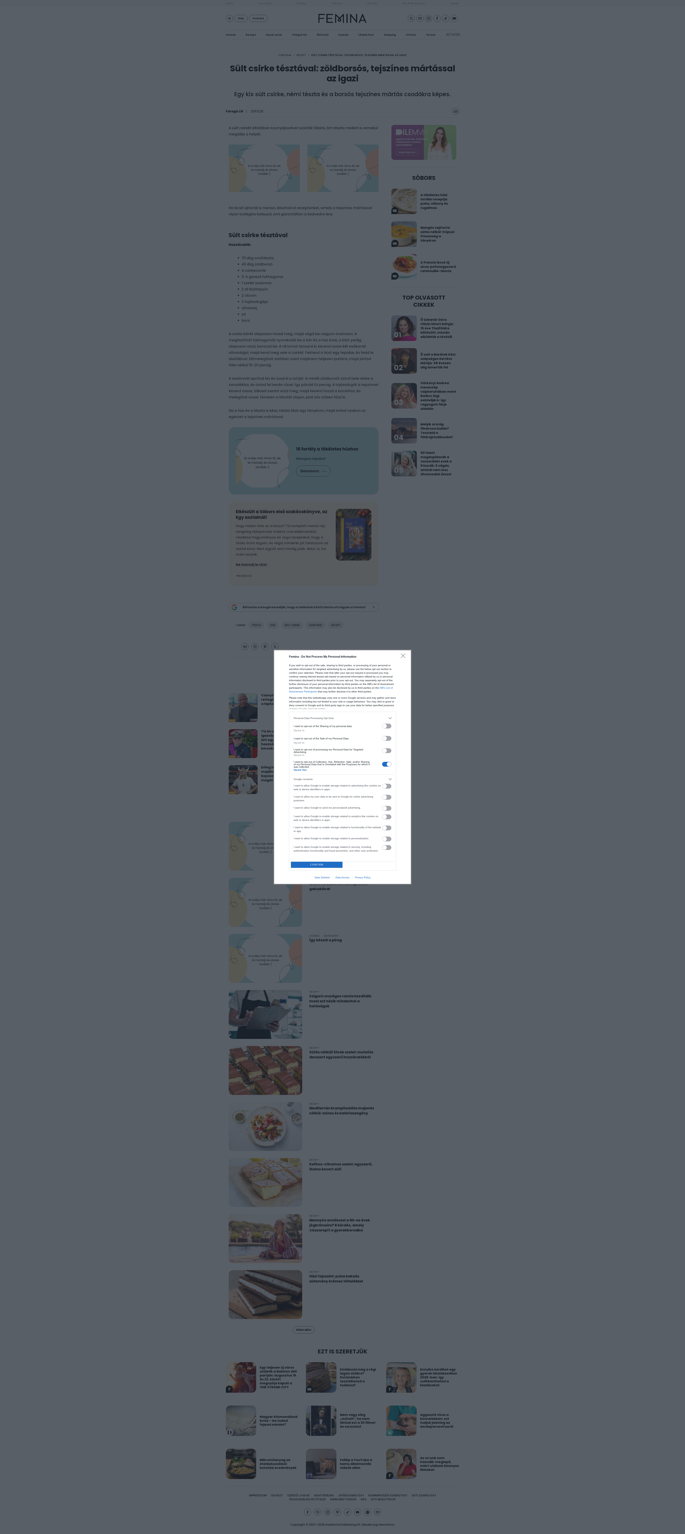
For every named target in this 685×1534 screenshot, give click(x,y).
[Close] (404, 657)
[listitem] (342, 718)
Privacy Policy (363, 877)
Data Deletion (322, 877)
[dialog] (342, 767)
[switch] (386, 726)
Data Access (342, 877)
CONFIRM (316, 864)
